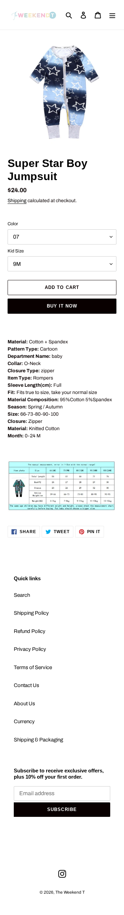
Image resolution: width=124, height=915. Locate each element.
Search (22, 595)
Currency (24, 721)
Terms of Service (33, 667)
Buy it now (62, 306)
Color (13, 223)
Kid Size (16, 251)
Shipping (17, 200)
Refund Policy (29, 631)
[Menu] (112, 15)
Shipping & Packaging (38, 739)
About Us (24, 703)
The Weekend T (70, 892)
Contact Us (26, 685)
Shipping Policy (31, 613)
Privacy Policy (30, 649)
